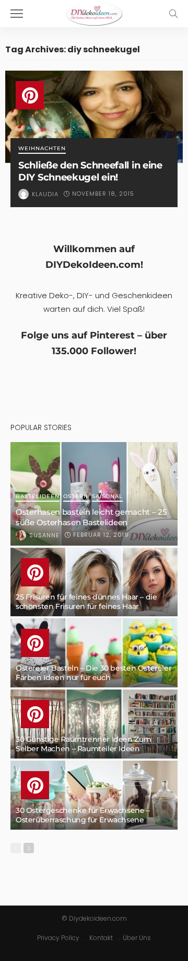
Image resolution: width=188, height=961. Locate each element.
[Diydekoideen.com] (94, 12)
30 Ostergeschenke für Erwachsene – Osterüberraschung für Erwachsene (83, 815)
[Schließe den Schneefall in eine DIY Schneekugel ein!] (94, 117)
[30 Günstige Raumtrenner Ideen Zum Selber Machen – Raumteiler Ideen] (94, 724)
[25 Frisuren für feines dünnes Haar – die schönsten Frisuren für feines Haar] (94, 582)
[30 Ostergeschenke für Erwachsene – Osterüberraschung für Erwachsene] (94, 795)
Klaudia (45, 194)
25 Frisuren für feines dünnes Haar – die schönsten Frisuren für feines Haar (86, 601)
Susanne (44, 535)
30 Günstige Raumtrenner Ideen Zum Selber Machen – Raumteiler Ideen (83, 743)
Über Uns (137, 937)
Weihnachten (42, 149)
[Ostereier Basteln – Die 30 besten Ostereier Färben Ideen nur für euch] (94, 652)
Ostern (75, 497)
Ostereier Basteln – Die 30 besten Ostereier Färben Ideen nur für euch (93, 672)
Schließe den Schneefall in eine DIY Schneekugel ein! (90, 171)
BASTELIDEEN (38, 497)
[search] (173, 13)
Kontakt (101, 937)
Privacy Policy (58, 937)
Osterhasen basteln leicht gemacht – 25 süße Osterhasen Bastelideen (91, 517)
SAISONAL (107, 497)
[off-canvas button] (16, 13)
